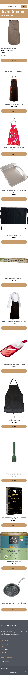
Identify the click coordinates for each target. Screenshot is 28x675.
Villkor (12, 671)
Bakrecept (5, 647)
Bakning (5, 644)
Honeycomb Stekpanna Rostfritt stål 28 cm (14, 603)
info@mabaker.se (4, 1)
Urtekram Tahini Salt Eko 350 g (14, 562)
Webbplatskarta (14, 672)
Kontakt (8, 671)
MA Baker (5, 649)
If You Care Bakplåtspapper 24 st (14, 278)
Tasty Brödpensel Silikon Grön (14, 474)
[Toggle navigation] (2, 6)
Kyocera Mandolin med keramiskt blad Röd (14, 364)
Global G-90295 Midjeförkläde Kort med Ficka (14, 321)
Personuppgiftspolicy (20, 671)
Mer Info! (14, 60)
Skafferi (9, 48)
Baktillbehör (15, 48)
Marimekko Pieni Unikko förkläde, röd (14, 148)
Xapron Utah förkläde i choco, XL (14, 104)
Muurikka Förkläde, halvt (14, 235)
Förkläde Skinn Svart (14, 420)
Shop (23, 6)
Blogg (4, 652)
